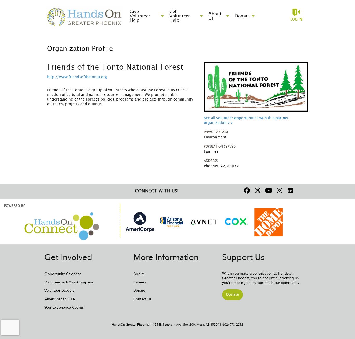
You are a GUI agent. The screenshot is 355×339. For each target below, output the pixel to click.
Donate (139, 290)
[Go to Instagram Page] (279, 190)
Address (211, 160)
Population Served (220, 146)
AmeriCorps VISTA (59, 299)
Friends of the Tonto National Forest (115, 67)
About (138, 274)
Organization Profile (80, 48)
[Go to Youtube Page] (268, 190)
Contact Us (142, 299)
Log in (296, 19)
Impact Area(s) (216, 132)
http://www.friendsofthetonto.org (77, 77)
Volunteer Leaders (59, 290)
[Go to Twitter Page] (257, 190)
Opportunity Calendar (62, 274)
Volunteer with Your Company (68, 282)
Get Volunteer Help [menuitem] (179, 16)
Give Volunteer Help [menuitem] (140, 16)
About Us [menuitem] (214, 16)
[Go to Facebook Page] (246, 190)
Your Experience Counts (64, 307)
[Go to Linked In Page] (290, 190)
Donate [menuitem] (242, 16)
